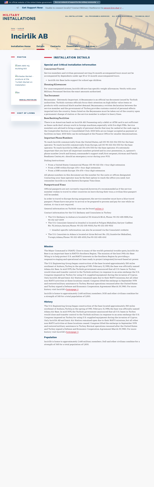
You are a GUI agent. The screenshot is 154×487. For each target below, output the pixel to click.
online (98, 208)
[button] (76, 2)
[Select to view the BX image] (25, 92)
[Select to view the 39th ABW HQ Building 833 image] (25, 67)
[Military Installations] (19, 19)
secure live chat (111, 8)
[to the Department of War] (6, 2)
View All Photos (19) (28, 100)
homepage (71, 289)
